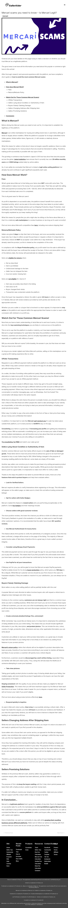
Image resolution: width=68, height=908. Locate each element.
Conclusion (10, 116)
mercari (5, 16)
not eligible (12, 279)
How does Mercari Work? (15, 87)
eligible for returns (15, 258)
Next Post (60, 833)
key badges (17, 505)
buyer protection (33, 570)
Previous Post (8, 833)
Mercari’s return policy (10, 647)
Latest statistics (20, 159)
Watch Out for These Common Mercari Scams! (22, 97)
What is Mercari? (12, 82)
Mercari (4, 133)
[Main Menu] (64, 5)
